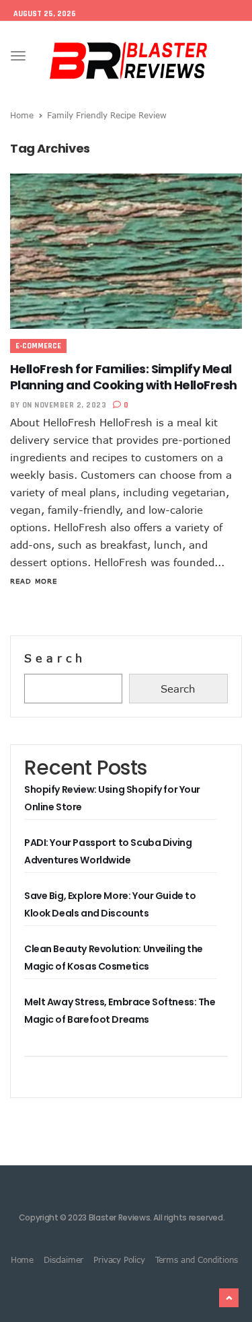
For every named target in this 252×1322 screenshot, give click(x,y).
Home (22, 115)
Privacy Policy (118, 1259)
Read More (33, 581)
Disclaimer (63, 1259)
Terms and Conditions (196, 1259)
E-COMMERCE (38, 346)
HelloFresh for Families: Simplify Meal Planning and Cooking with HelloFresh (123, 376)
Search (55, 658)
